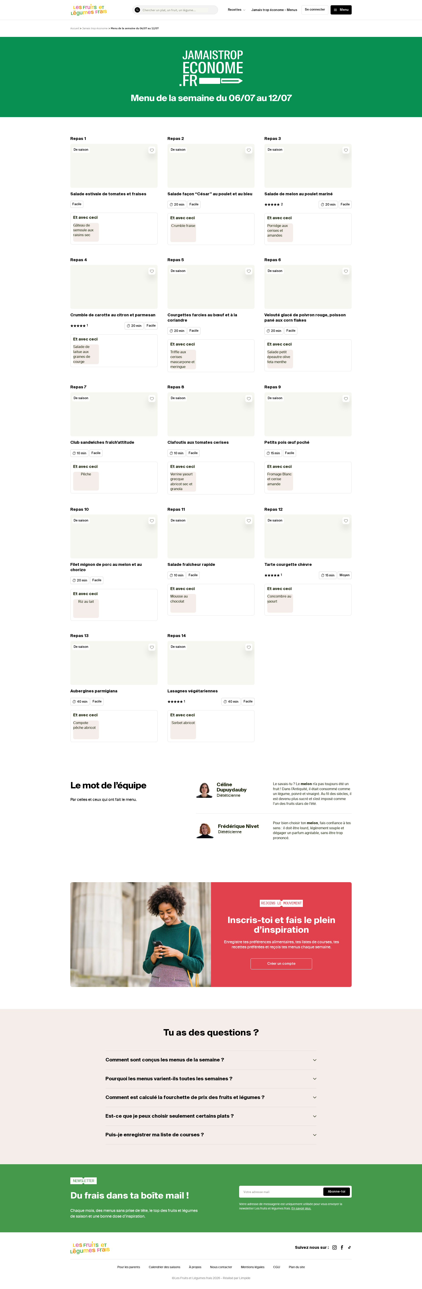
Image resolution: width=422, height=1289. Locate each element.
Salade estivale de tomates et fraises (108, 194)
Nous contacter (221, 1267)
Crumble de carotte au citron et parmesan (112, 315)
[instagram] (334, 1248)
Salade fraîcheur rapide (191, 565)
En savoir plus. (301, 1208)
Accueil (74, 28)
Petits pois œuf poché (286, 443)
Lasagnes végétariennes (192, 691)
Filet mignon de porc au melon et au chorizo (106, 567)
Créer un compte (281, 964)
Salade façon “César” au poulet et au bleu (209, 194)
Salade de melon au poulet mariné (298, 194)
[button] (211, 1060)
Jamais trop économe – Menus (274, 10)
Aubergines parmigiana (93, 691)
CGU (276, 1267)
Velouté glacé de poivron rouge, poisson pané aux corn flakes (305, 317)
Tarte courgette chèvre (288, 565)
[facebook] (342, 1248)
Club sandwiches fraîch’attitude (102, 443)
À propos (195, 1267)
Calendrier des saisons (164, 1267)
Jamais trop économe (95, 28)
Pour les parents (128, 1267)
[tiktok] (349, 1248)
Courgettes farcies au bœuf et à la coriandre (202, 317)
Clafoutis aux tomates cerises (198, 443)
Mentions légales (252, 1267)
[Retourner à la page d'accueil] (89, 10)
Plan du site (297, 1267)
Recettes (234, 9)
